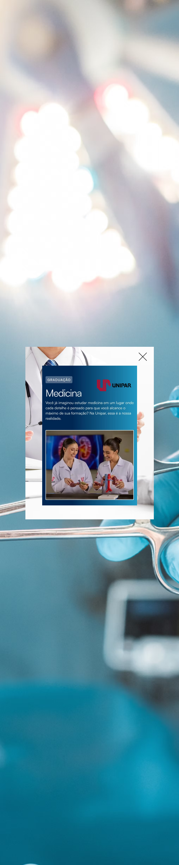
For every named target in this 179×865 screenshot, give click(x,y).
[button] (143, 357)
